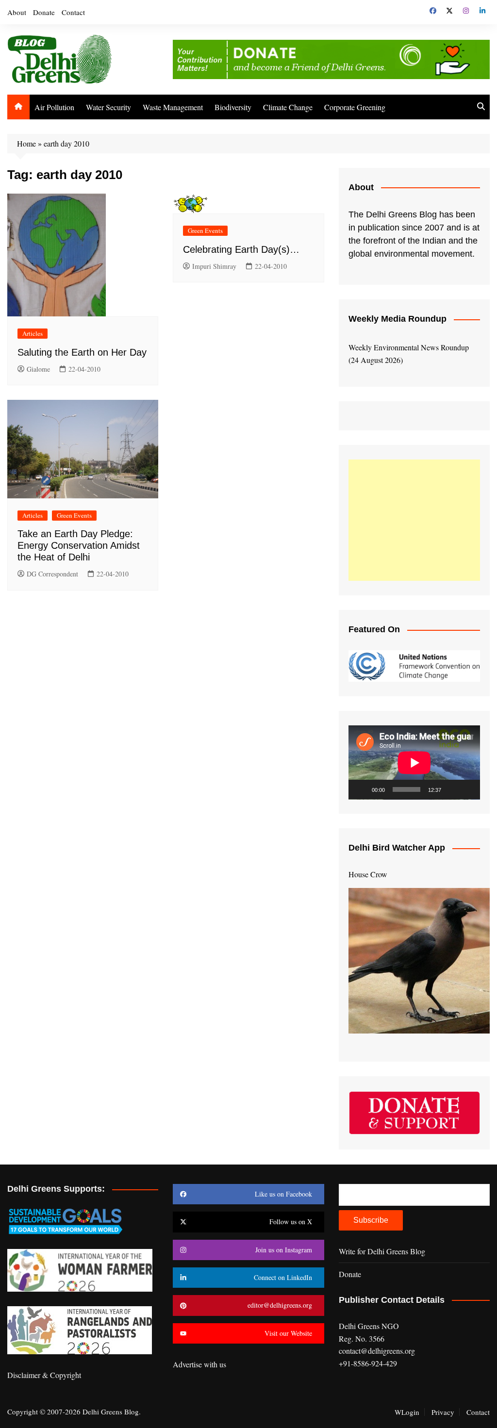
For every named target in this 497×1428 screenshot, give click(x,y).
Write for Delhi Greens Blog (382, 1251)
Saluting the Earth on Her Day (82, 352)
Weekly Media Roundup (397, 319)
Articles (32, 333)
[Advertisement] (414, 520)
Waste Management (173, 107)
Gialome (38, 369)
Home (26, 143)
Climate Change (288, 107)
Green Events (205, 230)
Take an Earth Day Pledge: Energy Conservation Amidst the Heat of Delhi (78, 545)
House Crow (367, 874)
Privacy (442, 1412)
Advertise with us (199, 1364)
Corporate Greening (354, 107)
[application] (414, 762)
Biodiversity (233, 107)
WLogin (407, 1412)
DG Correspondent (52, 573)
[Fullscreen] (467, 789)
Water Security (108, 107)
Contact (73, 12)
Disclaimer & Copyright (44, 1375)
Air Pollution (54, 107)
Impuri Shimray (214, 266)
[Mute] (452, 789)
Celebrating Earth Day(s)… (241, 249)
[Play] (361, 789)
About (16, 12)
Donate (44, 12)
